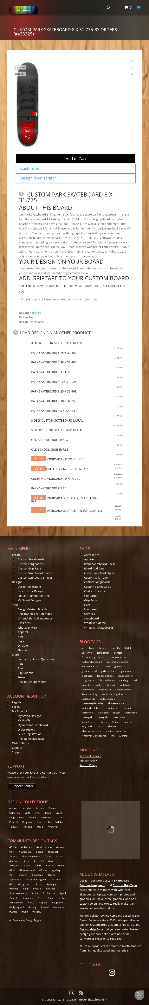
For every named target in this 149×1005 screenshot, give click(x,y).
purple (14, 898)
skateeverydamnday (92, 703)
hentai (52, 874)
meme (14, 888)
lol (12, 884)
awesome (26, 851)
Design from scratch (38, 178)
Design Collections (30, 586)
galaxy (56, 870)
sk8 (136, 680)
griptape (38, 874)
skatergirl (86, 717)
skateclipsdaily (107, 698)
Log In (16, 707)
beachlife (115, 648)
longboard (87, 675)
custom (15, 865)
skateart (110, 685)
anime (61, 847)
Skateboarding (89, 694)
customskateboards (117, 661)
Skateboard (91, 618)
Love (21, 817)
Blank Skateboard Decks (99, 564)
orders (36, 312)
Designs (17, 582)
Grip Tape (90, 600)
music (38, 888)
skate (98, 685)
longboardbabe (105, 675)
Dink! (27, 812)
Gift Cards (24, 623)
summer (127, 722)
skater (116, 712)
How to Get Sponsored (32, 682)
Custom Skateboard (116, 880)
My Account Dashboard (33, 725)
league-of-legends (37, 879)
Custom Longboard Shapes (35, 577)
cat (27, 861)
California (86, 652)
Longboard (91, 609)
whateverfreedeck (91, 731)
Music (59, 817)
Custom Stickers (94, 591)
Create (16, 555)
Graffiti (59, 812)
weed (46, 907)
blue (49, 856)
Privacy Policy (88, 760)
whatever (112, 726)
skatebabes (87, 689)
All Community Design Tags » (25, 920)
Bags (21, 641)
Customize (29, 168)
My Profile (24, 720)
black (14, 856)
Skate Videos (88, 722)
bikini (128, 648)
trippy (33, 907)
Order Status (20, 743)
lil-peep (57, 879)
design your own (90, 666)
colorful (40, 861)
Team (21, 677)
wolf (25, 911)
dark (38, 865)
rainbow (28, 898)
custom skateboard (91, 661)
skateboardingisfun (112, 694)
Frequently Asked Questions (79, 299)
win (112, 735)
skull (32, 902)
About (21, 668)
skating (104, 722)
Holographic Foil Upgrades (35, 614)
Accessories (91, 555)
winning (123, 735)
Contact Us (49, 772)
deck (50, 865)
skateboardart (123, 689)
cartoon (15, 861)
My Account (19, 711)
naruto (51, 888)
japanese (16, 879)
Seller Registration (30, 734)
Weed (40, 826)
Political (13, 822)
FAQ (33, 772)
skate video (119, 717)
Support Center (22, 786)
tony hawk (86, 726)
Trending (27, 826)
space (44, 902)
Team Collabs (55, 822)
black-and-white (31, 856)
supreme (58, 902)
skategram (113, 708)
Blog (20, 664)
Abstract (13, 808)
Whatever (53, 826)
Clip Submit (25, 673)
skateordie (87, 712)
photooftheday (107, 680)
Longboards (87, 680)
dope (62, 865)
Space (40, 822)
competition (103, 652)
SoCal (115, 722)
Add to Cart (76, 158)
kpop (12, 817)
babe (92, 648)
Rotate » (20, 73)
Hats (20, 636)
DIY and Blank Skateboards (35, 618)
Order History (26, 729)
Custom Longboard (92, 885)
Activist (27, 808)
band (40, 851)
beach (102, 648)
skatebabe (125, 685)
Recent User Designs (31, 591)
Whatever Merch (28, 627)
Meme (32, 817)
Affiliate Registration (31, 738)
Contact (17, 748)
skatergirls (102, 717)
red (41, 898)
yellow (37, 911)
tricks (100, 726)
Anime (52, 808)
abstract (27, 847)
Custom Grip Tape (29, 568)
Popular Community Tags (34, 596)
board (61, 856)
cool (52, 861)
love (39, 884)
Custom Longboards (31, 564)
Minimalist (46, 817)
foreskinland (28, 870)
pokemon (50, 893)
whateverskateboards (117, 731)
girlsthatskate (108, 671)
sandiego (124, 680)
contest (118, 652)
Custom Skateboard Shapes (35, 573)
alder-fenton (45, 847)
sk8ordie (86, 685)
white (14, 911)
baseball (53, 851)
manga (52, 884)
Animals (40, 808)
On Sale (23, 645)
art (83, 648)
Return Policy (88, 765)
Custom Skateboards (31, 559)
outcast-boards (19, 893)
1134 (13, 847)
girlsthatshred (89, 671)
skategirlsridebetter (92, 708)
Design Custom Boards (32, 609)
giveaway (126, 671)
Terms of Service (90, 756)
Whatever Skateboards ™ (90, 999)
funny (107, 666)
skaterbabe (131, 712)
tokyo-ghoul (17, 907)
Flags (48, 812)
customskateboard (118, 657)
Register (17, 702)
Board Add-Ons (94, 568)
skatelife (128, 708)
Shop (15, 605)
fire (13, 870)
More (15, 654)
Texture (13, 826)
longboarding (125, 675)
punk (63, 893)
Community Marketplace (100, 573)
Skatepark (103, 712)
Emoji (38, 812)
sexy (52, 898)
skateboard (105, 689)
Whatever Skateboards (98, 627)
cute (27, 865)
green (24, 874)
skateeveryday (116, 703)
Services (89, 614)
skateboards (88, 698)
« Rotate (20, 67)
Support (17, 752)
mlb (26, 888)
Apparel (23, 632)
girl (13, 874)
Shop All (23, 650)
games (118, 666)
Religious (27, 822)
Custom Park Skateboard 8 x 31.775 (66, 197)
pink (36, 893)
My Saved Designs (29, 600)
